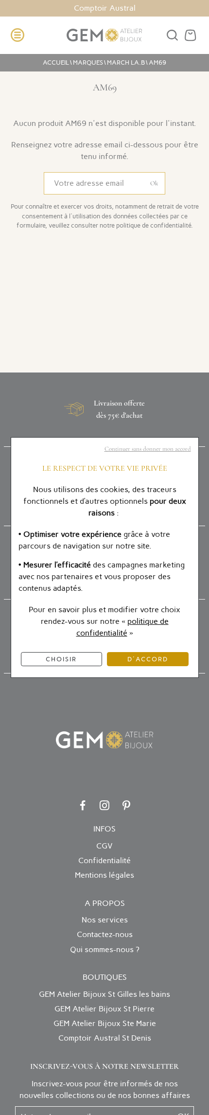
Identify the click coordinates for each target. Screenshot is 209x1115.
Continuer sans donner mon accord (147, 449)
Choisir (61, 659)
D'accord (147, 659)
